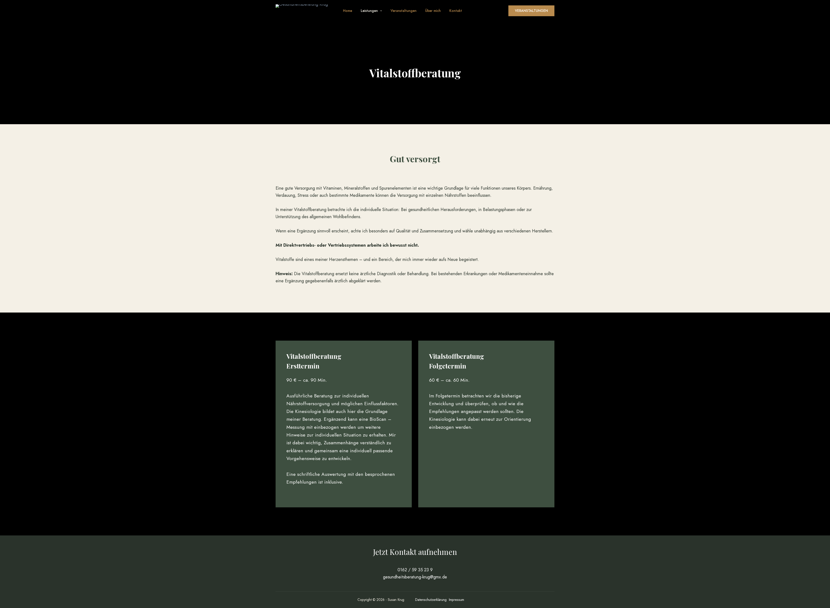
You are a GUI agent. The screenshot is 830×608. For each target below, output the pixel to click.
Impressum (456, 599)
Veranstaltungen (404, 10)
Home (347, 10)
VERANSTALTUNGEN (531, 10)
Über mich (433, 10)
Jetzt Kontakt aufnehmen (415, 552)
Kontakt (455, 10)
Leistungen (369, 10)
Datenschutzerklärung (431, 599)
